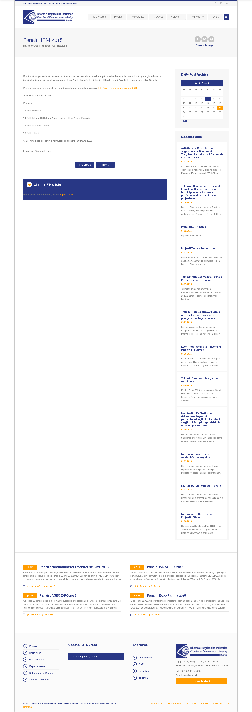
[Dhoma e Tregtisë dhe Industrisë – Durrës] (48, 17)
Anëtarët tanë (36, 659)
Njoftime (175, 16)
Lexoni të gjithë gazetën (85, 656)
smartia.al (27, 707)
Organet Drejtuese (39, 679)
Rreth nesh (195, 16)
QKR (141, 664)
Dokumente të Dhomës (41, 673)
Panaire (33, 646)
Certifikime (144, 671)
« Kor (184, 120)
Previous (85, 164)
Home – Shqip (156, 703)
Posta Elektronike (221, 703)
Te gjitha (143, 677)
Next (105, 164)
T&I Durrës (157, 16)
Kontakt (215, 16)
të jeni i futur (66, 194)
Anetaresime (145, 657)
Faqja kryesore (99, 16)
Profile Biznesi (137, 16)
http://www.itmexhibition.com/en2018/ (118, 87)
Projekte (118, 16)
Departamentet (37, 666)
